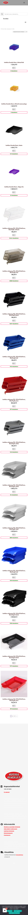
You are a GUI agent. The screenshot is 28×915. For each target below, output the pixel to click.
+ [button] (14, 68)
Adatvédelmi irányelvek (14, 913)
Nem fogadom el (17, 910)
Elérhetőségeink (8, 833)
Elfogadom (9, 910)
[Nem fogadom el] (26, 909)
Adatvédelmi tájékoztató (10, 829)
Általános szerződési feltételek (12, 827)
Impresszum (7, 835)
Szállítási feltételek (9, 831)
